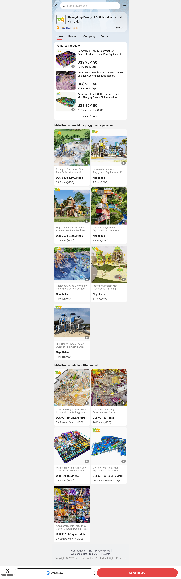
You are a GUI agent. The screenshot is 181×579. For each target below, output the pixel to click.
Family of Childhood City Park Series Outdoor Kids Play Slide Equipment (70, 171)
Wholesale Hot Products (84, 553)
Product (73, 36)
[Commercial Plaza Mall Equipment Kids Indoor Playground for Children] (109, 446)
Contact (105, 36)
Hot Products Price (99, 550)
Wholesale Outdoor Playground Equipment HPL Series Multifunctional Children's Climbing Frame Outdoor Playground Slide (108, 171)
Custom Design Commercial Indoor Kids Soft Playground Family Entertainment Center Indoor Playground (71, 411)
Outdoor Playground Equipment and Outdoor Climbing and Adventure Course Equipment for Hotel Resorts (108, 229)
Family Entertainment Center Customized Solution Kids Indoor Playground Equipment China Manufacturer (71, 469)
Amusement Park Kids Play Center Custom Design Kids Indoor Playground (71, 527)
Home (59, 36)
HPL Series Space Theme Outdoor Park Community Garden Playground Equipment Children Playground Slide (70, 345)
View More (89, 116)
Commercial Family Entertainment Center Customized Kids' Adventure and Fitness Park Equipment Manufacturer (108, 411)
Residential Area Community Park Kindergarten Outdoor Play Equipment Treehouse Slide (71, 287)
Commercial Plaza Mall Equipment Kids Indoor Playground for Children (106, 469)
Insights (105, 553)
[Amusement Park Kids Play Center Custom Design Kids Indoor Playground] (72, 504)
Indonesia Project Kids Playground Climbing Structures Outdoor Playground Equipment (105, 287)
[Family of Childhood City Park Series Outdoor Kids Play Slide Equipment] (72, 147)
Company (89, 36)
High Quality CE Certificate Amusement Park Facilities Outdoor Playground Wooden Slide (72, 229)
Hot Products (78, 550)
